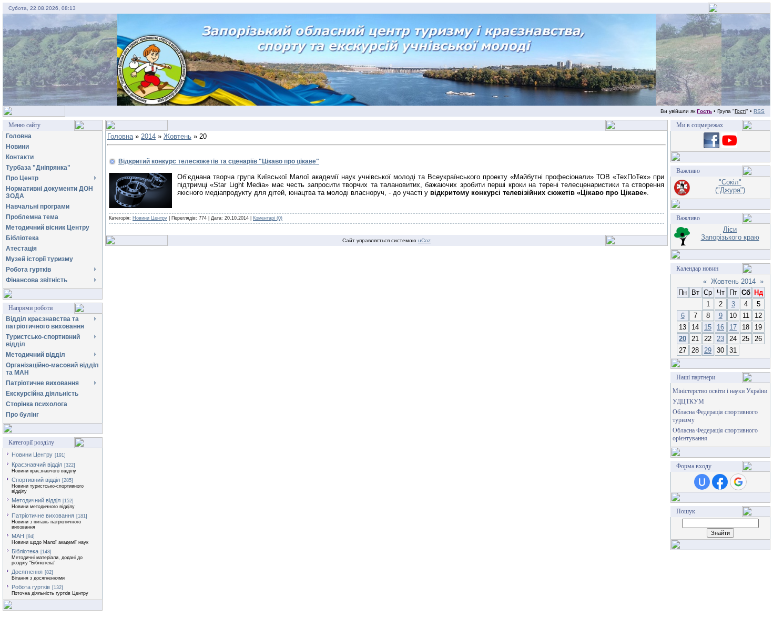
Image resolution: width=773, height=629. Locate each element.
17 (733, 327)
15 (707, 327)
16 (720, 327)
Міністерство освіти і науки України (720, 391)
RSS (759, 111)
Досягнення (27, 572)
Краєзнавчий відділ (37, 464)
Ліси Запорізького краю (730, 233)
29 (707, 350)
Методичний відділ (36, 500)
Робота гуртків (31, 587)
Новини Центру (32, 454)
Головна (120, 136)
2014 (148, 136)
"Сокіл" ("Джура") (730, 186)
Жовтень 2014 (733, 281)
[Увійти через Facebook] (720, 482)
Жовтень (177, 136)
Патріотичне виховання (43, 515)
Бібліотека (25, 551)
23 (720, 339)
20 (682, 339)
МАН (18, 536)
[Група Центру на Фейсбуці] (711, 146)
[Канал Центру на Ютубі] (729, 146)
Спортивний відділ (36, 480)
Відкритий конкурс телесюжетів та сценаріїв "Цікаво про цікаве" (218, 161)
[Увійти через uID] (702, 482)
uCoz (424, 240)
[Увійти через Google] (738, 481)
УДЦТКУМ (688, 401)
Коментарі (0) (267, 218)
